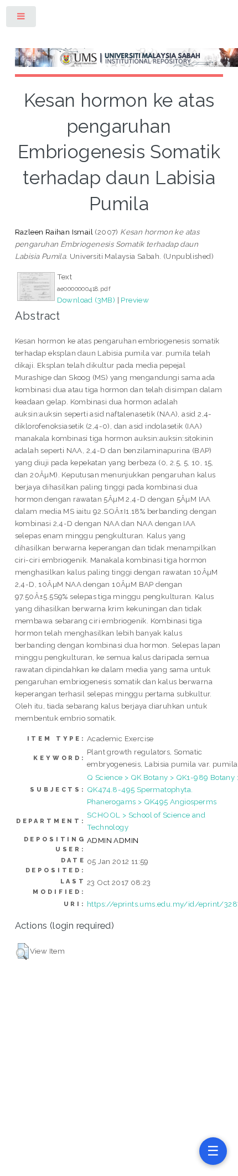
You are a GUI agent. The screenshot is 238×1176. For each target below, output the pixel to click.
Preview (135, 299)
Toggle (21, 18)
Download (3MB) (86, 299)
